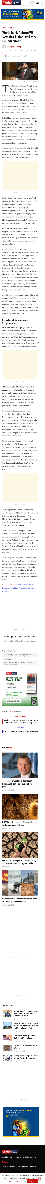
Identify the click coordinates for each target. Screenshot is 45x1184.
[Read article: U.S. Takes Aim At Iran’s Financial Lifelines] (7, 1048)
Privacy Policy (22, 1166)
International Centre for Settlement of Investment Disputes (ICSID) (17, 655)
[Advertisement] (20, 175)
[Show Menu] (37, 2)
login (9, 711)
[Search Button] (42, 2)
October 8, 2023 (11, 50)
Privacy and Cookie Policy (16, 1181)
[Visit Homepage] (11, 2)
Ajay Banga (12, 651)
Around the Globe (10, 28)
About (4, 1166)
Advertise (12, 1166)
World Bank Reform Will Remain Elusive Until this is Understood (19, 663)
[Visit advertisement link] (22, 14)
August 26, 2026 (9, 905)
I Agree (32, 1181)
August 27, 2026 (9, 828)
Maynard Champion (16, 47)
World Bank (7, 659)
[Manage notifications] (39, 1179)
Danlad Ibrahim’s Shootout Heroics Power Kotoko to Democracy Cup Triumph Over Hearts (26, 1013)
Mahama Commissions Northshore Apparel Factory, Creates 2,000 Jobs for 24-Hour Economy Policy (26, 1026)
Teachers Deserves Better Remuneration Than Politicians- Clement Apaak (18, 588)
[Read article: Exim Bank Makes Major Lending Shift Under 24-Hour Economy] (7, 1038)
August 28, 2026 (9, 790)
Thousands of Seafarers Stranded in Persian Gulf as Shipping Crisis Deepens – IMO (19, 784)
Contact (33, 1166)
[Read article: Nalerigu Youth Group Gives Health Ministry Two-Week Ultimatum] (7, 1058)
